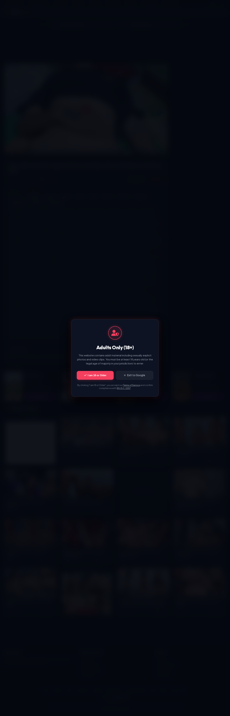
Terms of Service (131, 385)
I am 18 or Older (97, 375)
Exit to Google (136, 375)
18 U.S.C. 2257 (123, 388)
